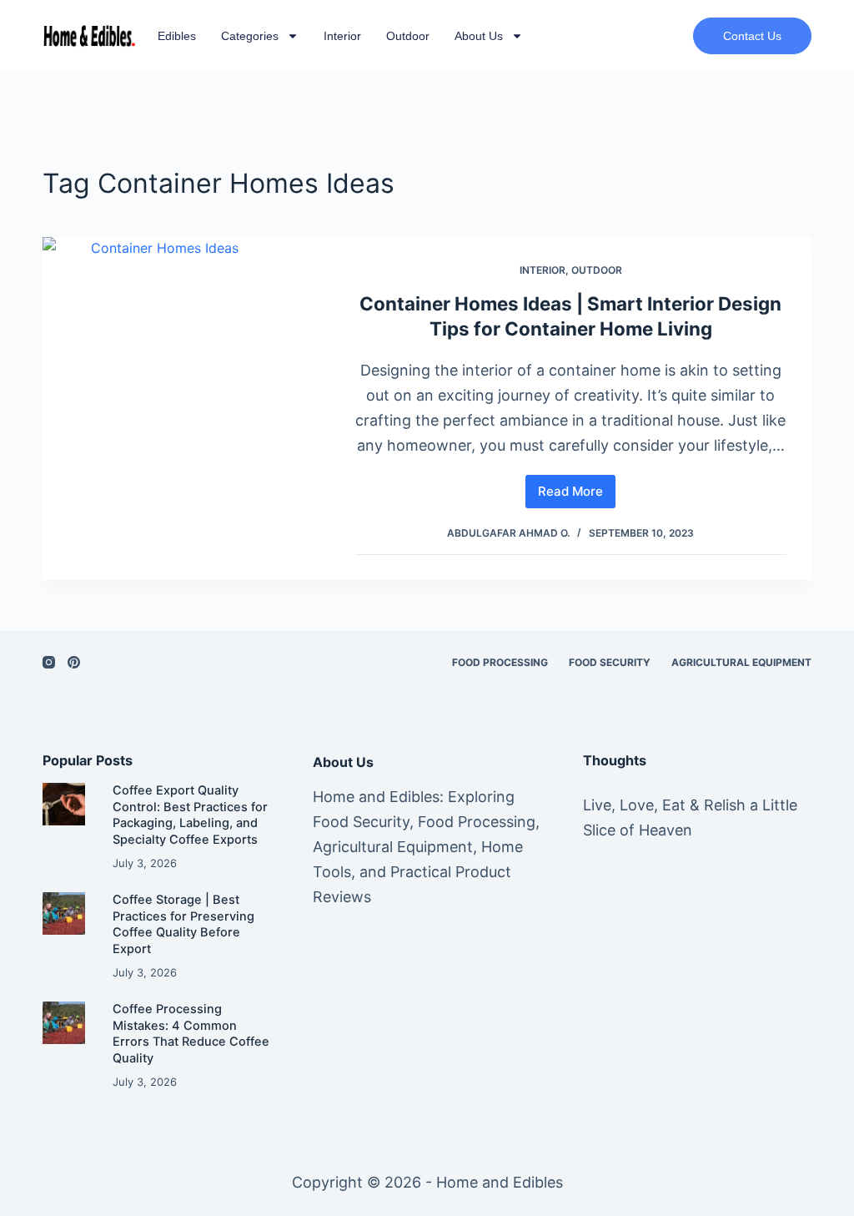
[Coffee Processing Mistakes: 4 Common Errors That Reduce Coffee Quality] (69, 1023)
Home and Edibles (499, 1182)
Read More (576, 487)
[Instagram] (49, 662)
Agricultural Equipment (741, 662)
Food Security (610, 662)
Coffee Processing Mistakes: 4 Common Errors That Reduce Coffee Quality (191, 1034)
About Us (479, 36)
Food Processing (500, 662)
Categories (250, 36)
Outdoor (408, 36)
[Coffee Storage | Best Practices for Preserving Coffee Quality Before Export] (69, 913)
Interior (342, 36)
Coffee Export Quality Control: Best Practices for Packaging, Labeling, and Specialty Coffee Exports (190, 815)
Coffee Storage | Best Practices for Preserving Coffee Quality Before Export (183, 924)
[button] (752, 36)
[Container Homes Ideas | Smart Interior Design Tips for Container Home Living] (186, 408)
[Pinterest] (74, 662)
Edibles (177, 36)
